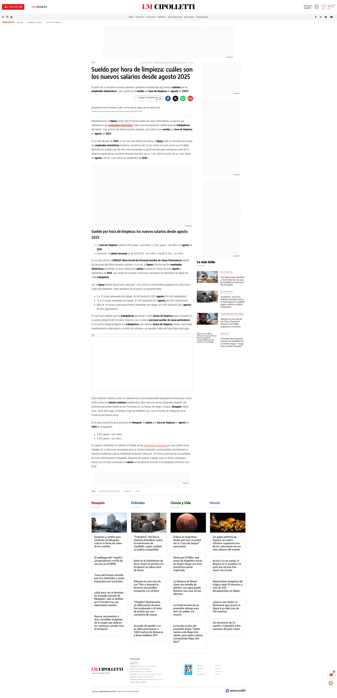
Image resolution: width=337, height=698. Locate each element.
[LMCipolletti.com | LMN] (39, 7)
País (93, 62)
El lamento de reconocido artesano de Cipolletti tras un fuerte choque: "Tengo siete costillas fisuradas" (232, 342)
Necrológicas (202, 17)
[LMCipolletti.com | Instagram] (326, 17)
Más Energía (189, 17)
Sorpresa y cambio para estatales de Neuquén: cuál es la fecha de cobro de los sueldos (108, 541)
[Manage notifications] (331, 683)
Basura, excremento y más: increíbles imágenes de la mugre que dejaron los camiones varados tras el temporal (109, 622)
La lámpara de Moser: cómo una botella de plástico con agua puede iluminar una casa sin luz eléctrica (187, 587)
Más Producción (175, 17)
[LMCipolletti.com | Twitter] (321, 17)
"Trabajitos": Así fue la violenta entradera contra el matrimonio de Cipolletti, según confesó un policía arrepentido (232, 302)
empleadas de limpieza (155, 445)
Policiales (150, 17)
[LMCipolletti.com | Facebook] (316, 17)
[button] (3, 17)
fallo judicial (226, 272)
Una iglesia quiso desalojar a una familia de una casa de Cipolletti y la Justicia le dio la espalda (232, 281)
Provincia (161, 17)
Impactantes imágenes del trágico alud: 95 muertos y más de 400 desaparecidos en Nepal (228, 586)
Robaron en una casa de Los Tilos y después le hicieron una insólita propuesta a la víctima (231, 323)
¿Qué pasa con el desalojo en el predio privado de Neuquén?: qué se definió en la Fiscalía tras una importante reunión (108, 599)
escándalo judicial (34, 22)
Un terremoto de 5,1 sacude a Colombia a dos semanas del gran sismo (227, 625)
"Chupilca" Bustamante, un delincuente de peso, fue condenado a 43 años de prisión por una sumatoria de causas (148, 608)
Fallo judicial (226, 292)
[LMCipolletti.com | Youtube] (331, 17)
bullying (20, 22)
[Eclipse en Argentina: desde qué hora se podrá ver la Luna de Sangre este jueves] (188, 523)
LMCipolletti (146, 63)
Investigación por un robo (232, 314)
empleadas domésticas (164, 63)
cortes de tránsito (53, 22)
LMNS (137, 491)
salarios (127, 491)
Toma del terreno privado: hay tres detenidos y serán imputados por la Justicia (109, 578)
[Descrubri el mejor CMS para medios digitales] (236, 693)
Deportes (200, 668)
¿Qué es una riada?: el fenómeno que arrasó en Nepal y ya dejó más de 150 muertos (226, 606)
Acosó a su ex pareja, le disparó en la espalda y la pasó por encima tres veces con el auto (227, 565)
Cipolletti (139, 17)
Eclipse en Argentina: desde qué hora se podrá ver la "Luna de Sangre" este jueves (187, 541)
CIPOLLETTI (224, 333)
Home (131, 17)
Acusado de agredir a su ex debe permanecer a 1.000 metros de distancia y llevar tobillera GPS (148, 630)
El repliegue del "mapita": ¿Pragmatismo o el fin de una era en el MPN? (108, 560)
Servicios (218, 674)
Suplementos (201, 674)
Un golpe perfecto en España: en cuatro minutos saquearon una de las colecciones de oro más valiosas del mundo (227, 543)
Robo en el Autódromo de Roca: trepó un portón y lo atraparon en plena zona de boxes (148, 565)
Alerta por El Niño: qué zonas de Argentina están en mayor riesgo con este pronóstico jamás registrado (187, 564)
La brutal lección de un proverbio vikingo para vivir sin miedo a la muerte (186, 609)
